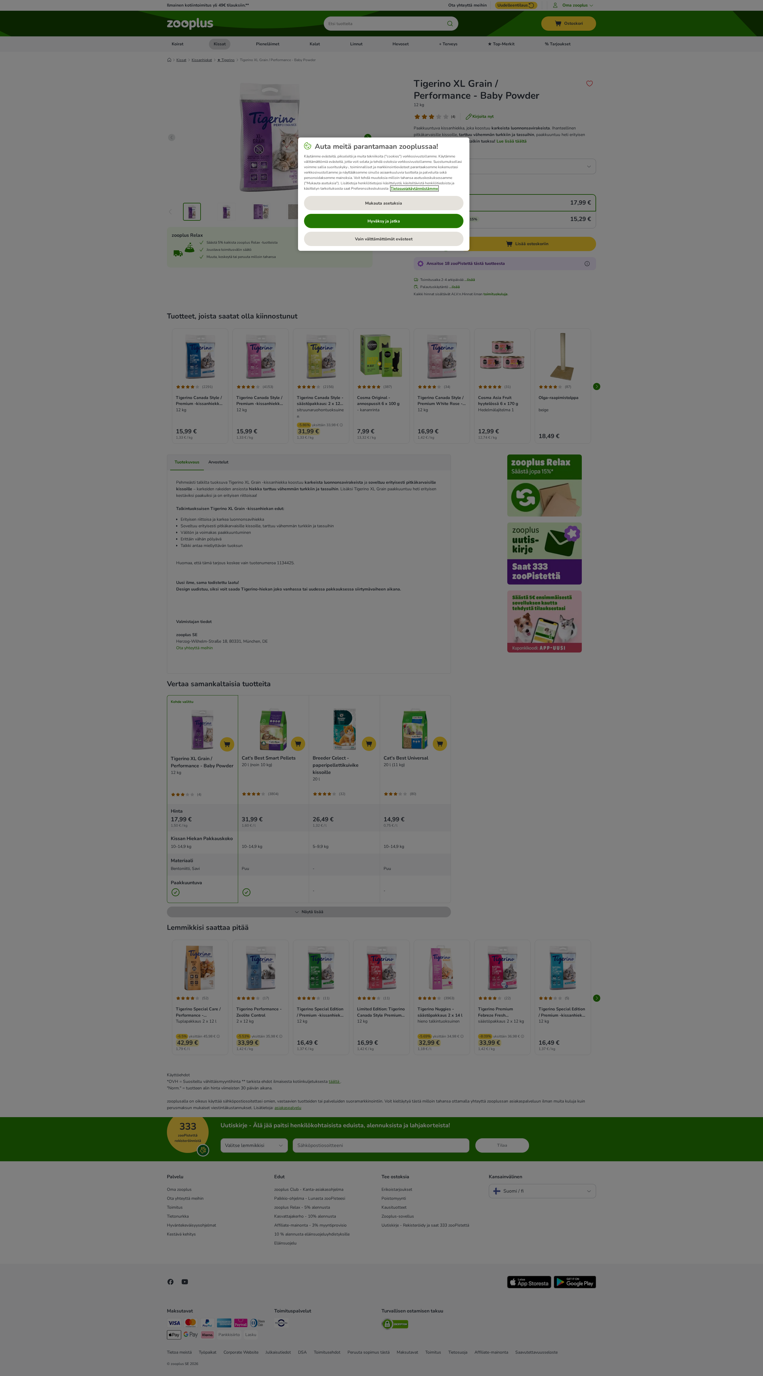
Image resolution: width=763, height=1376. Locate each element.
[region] (383, 194)
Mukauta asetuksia (383, 203)
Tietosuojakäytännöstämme (414, 188)
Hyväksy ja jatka (383, 221)
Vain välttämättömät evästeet (383, 239)
